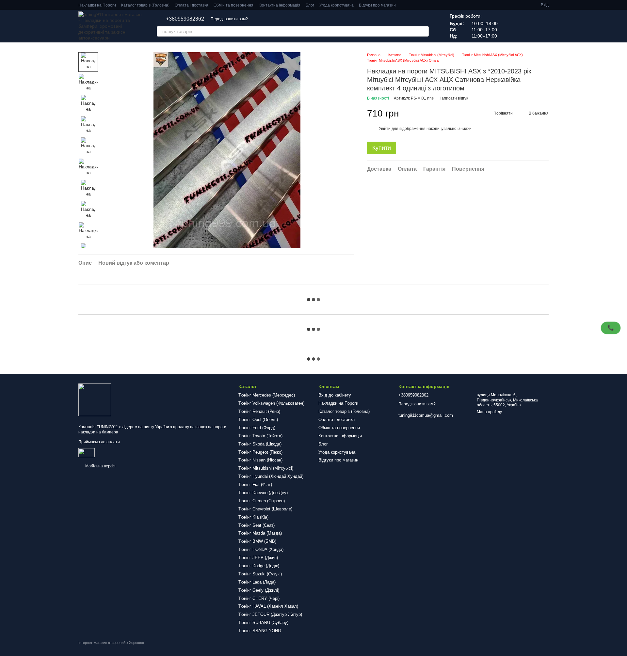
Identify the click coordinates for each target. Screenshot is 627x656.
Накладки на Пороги (97, 5)
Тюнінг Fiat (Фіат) (255, 484)
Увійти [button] (385, 128)
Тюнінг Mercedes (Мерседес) (266, 395)
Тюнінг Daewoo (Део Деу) (263, 492)
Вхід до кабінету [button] (334, 395)
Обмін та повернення (233, 5)
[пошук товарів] (423, 31)
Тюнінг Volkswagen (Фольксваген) (271, 403)
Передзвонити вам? (229, 19)
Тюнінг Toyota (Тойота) (260, 435)
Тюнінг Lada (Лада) (257, 582)
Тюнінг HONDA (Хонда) (260, 549)
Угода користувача (336, 5)
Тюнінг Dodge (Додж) (258, 565)
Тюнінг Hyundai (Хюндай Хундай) (270, 476)
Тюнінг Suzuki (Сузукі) (260, 573)
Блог (310, 5)
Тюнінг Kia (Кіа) (253, 517)
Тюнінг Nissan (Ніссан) (260, 460)
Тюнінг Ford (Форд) (256, 427)
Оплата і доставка (191, 5)
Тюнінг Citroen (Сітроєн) (261, 500)
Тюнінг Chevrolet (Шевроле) (265, 509)
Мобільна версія (100, 466)
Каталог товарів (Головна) (145, 5)
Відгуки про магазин (377, 5)
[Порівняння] (526, 26)
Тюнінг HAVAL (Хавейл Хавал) (268, 606)
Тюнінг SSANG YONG (259, 630)
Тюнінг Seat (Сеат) (256, 525)
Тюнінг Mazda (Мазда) (260, 533)
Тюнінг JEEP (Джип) (258, 557)
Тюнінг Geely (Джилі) (258, 590)
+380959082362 (185, 19)
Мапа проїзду (489, 412)
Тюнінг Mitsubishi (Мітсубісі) (265, 468)
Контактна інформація (279, 5)
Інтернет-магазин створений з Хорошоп (111, 643)
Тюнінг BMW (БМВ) (257, 541)
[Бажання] (509, 26)
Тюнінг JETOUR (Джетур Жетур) (270, 614)
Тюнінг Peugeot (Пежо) (260, 452)
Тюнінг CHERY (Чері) (259, 598)
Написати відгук (453, 98)
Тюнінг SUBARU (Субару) (263, 622)
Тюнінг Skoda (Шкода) (259, 444)
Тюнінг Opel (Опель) (258, 419)
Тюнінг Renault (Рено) (259, 411)
